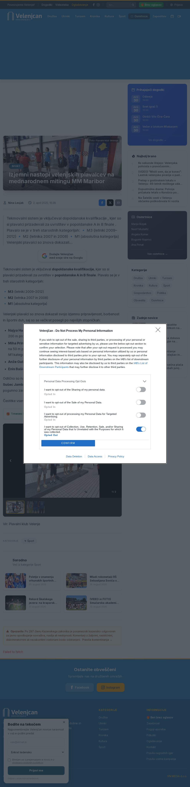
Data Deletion (74, 456)
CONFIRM (68, 443)
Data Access (95, 456)
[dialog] (95, 393)
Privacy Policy (116, 456)
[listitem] (95, 381)
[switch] (141, 389)
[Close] (159, 331)
